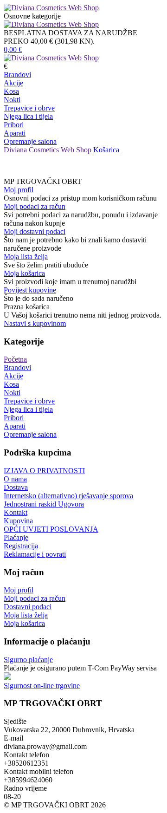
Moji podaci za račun (34, 206)
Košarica (106, 150)
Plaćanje (16, 537)
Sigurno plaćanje (28, 659)
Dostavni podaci (27, 607)
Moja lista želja (26, 256)
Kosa (11, 91)
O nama (15, 479)
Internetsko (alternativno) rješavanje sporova (68, 496)
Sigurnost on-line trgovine (42, 685)
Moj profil (18, 190)
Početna (15, 359)
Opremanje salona (30, 141)
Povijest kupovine (30, 290)
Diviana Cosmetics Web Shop (47, 150)
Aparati (15, 133)
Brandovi (17, 74)
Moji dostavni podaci (34, 231)
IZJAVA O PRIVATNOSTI (44, 471)
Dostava (16, 487)
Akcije (13, 83)
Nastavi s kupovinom (35, 323)
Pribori (14, 125)
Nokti (12, 100)
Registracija (21, 546)
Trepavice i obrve (29, 108)
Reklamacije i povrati (35, 554)
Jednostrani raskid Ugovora (44, 504)
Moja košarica (24, 273)
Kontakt (15, 512)
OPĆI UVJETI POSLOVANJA (51, 529)
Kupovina (18, 521)
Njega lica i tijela (28, 116)
